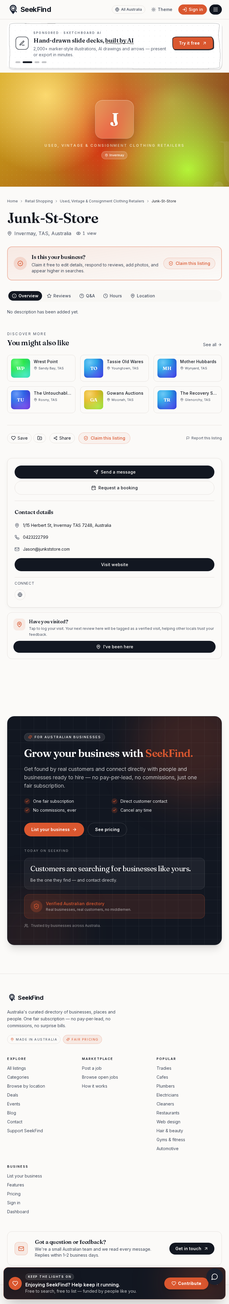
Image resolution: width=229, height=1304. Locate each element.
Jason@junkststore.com (46, 549)
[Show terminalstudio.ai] (18, 62)
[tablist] (114, 296)
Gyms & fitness (171, 1139)
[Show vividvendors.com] (37, 62)
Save (23, 438)
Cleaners (165, 1103)
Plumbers (166, 1086)
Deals (12, 1094)
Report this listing (206, 438)
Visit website (114, 564)
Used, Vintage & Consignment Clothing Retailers (102, 201)
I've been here (118, 646)
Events (13, 1103)
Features (15, 1184)
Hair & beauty (170, 1130)
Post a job (92, 1068)
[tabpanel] (114, 312)
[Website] (20, 594)
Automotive (168, 1148)
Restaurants (168, 1112)
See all (209, 344)
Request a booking (118, 487)
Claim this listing (193, 263)
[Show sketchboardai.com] (27, 62)
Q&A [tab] (90, 295)
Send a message (118, 471)
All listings (16, 1068)
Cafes (162, 1077)
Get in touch (188, 1248)
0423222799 (35, 537)
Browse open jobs (100, 1077)
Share (65, 438)
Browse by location (26, 1086)
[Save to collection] (39, 438)
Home (12, 201)
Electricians (168, 1094)
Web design (168, 1121)
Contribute (189, 1283)
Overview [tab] (28, 295)
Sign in (13, 1202)
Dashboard (18, 1211)
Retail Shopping (39, 201)
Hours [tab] (116, 295)
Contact (14, 1121)
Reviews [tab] (62, 295)
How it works (94, 1086)
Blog (11, 1112)
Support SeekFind (25, 1130)
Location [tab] (146, 295)
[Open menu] (215, 9)
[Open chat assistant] (214, 1276)
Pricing (14, 1193)
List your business (50, 829)
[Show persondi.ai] (44, 62)
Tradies (164, 1068)
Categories (18, 1077)
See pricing (107, 829)
